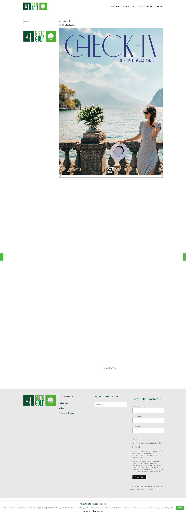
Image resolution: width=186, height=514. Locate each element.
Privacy (135, 439)
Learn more (158, 469)
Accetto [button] (180, 508)
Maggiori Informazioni (93, 511)
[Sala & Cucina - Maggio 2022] (184, 257)
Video (61, 408)
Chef (133, 6)
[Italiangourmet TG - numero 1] (1, 257)
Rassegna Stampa (66, 413)
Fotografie (63, 403)
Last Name (136, 426)
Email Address (138, 406)
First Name (136, 416)
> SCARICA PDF (110, 368)
